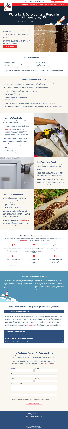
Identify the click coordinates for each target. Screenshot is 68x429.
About (45, 4)
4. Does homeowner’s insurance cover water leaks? (19, 338)
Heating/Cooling (33, 4)
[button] (34, 311)
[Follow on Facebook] (34, 419)
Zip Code (36, 378)
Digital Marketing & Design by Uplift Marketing (34, 426)
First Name (13, 368)
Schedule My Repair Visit (34, 403)
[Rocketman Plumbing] (8, 7)
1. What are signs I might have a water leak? (17, 311)
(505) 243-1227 (33, 325)
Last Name (36, 368)
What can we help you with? (16, 383)
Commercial (40, 4)
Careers (58, 4)
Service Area (50, 4)
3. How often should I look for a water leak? (17, 335)
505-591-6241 (48, 363)
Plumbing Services (24, 4)
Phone (12, 378)
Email (12, 373)
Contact (62, 4)
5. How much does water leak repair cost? (16, 341)
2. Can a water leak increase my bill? (15, 331)
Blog (55, 4)
